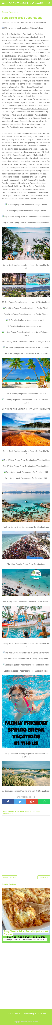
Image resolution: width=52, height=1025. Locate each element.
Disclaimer (41, 1014)
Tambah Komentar (39, 22)
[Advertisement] (26, 979)
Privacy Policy (28, 1014)
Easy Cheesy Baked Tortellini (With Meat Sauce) (26, 933)
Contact (17, 1014)
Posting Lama (43, 877)
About (8, 1014)
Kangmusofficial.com (26, 3)
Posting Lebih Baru (9, 877)
